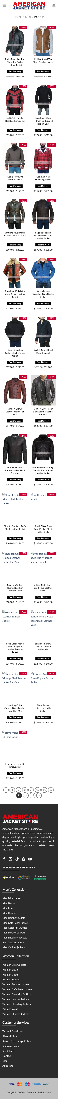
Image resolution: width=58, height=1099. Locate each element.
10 (37, 789)
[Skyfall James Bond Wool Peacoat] (43, 332)
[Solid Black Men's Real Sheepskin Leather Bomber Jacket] (14, 625)
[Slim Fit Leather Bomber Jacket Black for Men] (14, 449)
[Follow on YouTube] (30, 859)
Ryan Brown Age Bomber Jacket (15, 178)
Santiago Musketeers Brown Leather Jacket (15, 234)
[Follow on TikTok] (17, 859)
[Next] (39, 795)
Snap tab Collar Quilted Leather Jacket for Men (15, 588)
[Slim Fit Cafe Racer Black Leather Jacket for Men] (43, 390)
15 (32, 795)
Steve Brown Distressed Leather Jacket (43, 708)
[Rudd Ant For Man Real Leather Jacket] (14, 100)
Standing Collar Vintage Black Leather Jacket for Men (15, 708)
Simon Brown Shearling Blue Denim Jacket (43, 294)
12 (50, 789)
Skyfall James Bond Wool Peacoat (43, 351)
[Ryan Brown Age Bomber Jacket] (14, 158)
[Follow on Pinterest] (23, 859)
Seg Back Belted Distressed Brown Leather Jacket (43, 235)
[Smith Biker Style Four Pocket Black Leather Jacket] (43, 508)
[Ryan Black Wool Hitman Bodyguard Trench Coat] (43, 100)
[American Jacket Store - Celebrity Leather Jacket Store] (29, 6)
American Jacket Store (39, 1092)
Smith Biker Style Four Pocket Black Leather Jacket (43, 529)
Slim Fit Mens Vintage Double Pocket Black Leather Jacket (43, 470)
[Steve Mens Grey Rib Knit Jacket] (14, 746)
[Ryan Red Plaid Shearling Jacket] (43, 158)
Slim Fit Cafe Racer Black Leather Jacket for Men (43, 411)
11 (44, 789)
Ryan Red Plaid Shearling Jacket (43, 178)
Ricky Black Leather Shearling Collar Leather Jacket (15, 62)
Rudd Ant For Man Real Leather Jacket (14, 119)
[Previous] (6, 790)
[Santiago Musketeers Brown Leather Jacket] (14, 214)
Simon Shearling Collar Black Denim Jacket (15, 353)
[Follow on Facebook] (4, 859)
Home (18, 16)
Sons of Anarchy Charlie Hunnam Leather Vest (43, 646)
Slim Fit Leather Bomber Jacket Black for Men (15, 470)
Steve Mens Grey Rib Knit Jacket (15, 765)
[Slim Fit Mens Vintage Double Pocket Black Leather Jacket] (43, 449)
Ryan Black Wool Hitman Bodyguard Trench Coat (43, 121)
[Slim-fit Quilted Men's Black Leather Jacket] (14, 508)
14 (25, 795)
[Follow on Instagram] (10, 859)
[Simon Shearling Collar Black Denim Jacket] (14, 332)
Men (28, 16)
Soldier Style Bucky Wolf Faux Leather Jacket (43, 588)
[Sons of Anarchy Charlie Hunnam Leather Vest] (43, 625)
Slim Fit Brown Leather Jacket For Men (15, 411)
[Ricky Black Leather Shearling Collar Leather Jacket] (14, 41)
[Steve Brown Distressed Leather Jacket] (43, 687)
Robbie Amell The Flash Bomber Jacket (43, 60)
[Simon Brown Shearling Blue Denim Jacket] (43, 273)
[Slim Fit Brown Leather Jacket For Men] (14, 390)
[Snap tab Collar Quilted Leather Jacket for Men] (14, 567)
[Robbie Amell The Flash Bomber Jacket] (43, 41)
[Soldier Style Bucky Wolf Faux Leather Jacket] (43, 567)
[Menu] (4, 6)
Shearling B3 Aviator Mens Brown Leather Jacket (15, 294)
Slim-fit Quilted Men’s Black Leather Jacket (15, 527)
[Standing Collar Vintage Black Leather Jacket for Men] (14, 687)
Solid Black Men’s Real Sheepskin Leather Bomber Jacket (15, 648)
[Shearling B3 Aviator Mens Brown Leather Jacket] (14, 273)
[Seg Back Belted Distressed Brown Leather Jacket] (43, 214)
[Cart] (54, 5)
